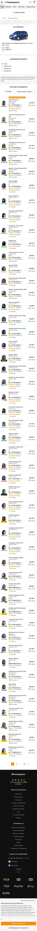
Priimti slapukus (18, 923)
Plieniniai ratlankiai (18, 830)
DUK (18, 872)
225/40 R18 (7, 68)
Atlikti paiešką (19, 12)
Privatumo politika (18, 815)
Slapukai (18, 818)
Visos (5, 64)
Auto (2, 7)
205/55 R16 (7, 66)
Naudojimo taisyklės (18, 809)
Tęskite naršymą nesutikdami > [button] (27, 900)
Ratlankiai (8, 7)
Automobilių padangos (18, 827)
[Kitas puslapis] (28, 763)
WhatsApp (14, 861)
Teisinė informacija (18, 806)
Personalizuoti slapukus (18, 928)
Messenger (14, 865)
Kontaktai (18, 869)
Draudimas (18, 794)
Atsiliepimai (18, 800)
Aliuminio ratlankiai (18, 833)
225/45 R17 (7, 71)
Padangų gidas (18, 797)
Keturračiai (21, 7)
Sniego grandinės (18, 836)
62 (24, 764)
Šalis (18, 812)
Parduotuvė (18, 839)
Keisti (3, 51)
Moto (14, 7)
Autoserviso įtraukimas (18, 803)
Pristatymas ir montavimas (19, 848)
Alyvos (18, 842)
